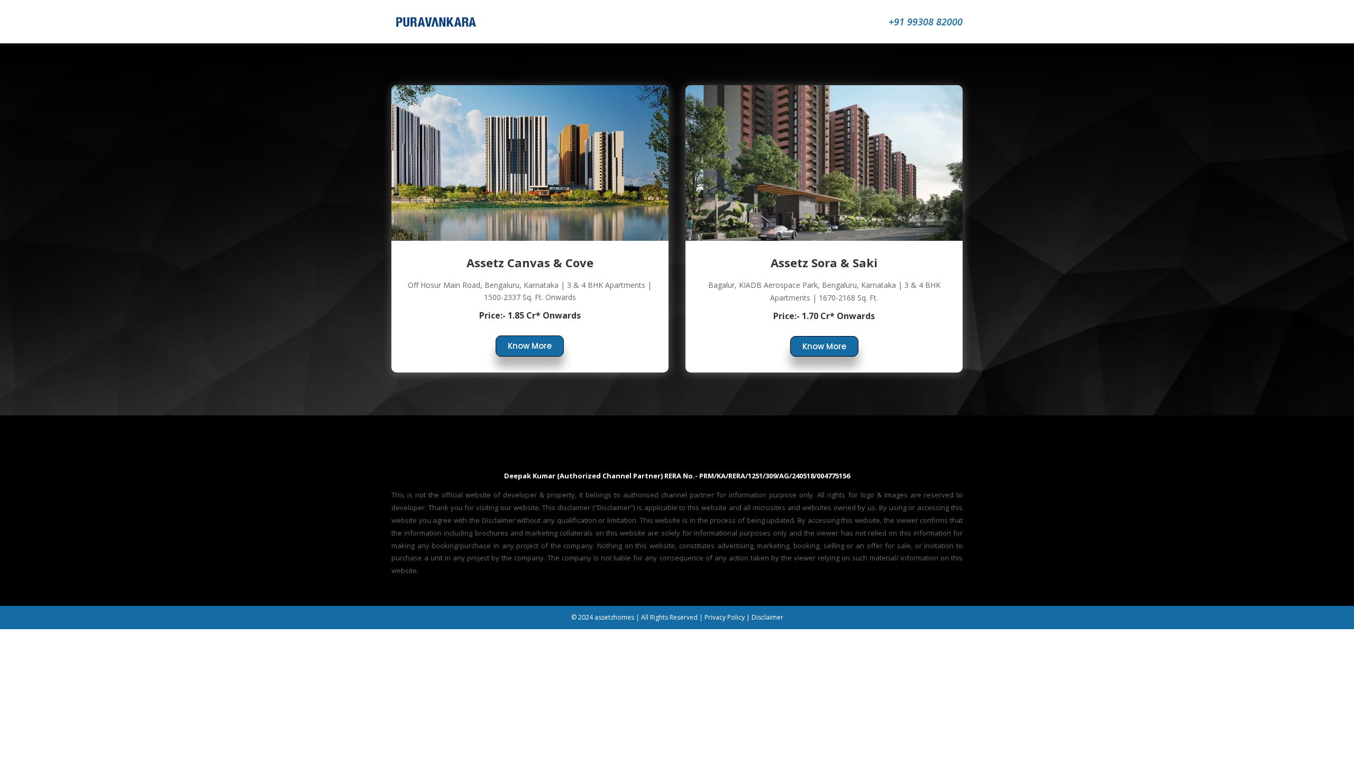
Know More (530, 345)
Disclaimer (767, 617)
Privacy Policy (725, 617)
